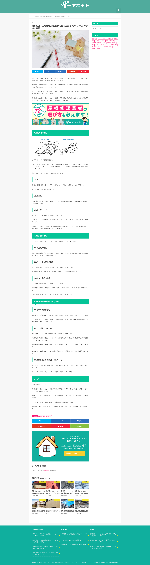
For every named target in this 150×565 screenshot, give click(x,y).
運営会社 (84, 562)
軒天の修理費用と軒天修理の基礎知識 (71, 540)
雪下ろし (94, 48)
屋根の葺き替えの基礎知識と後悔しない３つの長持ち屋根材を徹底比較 (45, 541)
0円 (93, 38)
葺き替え (107, 44)
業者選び (114, 42)
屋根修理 (36, 416)
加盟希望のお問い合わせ (57, 562)
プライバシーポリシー (44, 562)
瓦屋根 (96, 44)
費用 (116, 44)
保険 (93, 40)
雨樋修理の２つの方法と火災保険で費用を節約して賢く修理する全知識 (103, 534)
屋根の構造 (42, 416)
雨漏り (110, 46)
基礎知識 (102, 40)
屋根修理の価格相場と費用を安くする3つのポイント (74, 534)
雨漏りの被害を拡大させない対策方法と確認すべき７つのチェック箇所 (103, 541)
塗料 (107, 40)
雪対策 (98, 48)
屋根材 (104, 42)
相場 (101, 44)
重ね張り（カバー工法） (97, 46)
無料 (93, 44)
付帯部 (115, 38)
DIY (96, 38)
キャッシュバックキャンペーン (72, 562)
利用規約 (34, 562)
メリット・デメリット (103, 38)
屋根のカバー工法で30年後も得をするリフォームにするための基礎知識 (45, 534)
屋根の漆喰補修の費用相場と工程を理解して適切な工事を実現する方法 (45, 553)
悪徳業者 (109, 42)
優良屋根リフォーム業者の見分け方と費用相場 (73, 544)
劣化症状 (49, 416)
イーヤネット (105, 562)
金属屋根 (106, 46)
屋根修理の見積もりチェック (74, 453)
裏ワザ (112, 44)
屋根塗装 (99, 42)
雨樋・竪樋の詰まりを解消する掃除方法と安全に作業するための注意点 (103, 547)
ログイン (46, 470)
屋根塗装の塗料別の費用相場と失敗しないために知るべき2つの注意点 (45, 547)
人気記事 (111, 38)
